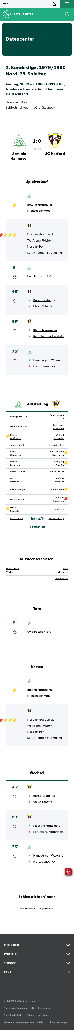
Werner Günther (18, 427)
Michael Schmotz (38, 210)
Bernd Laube (42, 300)
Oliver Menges (17, 490)
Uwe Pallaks (58, 509)
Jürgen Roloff (17, 445)
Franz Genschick (44, 366)
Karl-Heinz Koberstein (48, 336)
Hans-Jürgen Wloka (46, 360)
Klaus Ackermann (45, 330)
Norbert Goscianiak (40, 234)
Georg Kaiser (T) (18, 417)
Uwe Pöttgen (36, 276)
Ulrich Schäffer (43, 306)
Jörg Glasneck (44, 107)
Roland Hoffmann (39, 204)
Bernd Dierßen (17, 472)
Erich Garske (16, 518)
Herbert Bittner (56, 472)
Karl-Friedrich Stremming (44, 252)
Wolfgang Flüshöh (40, 240)
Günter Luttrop (56, 518)
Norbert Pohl (36, 246)
